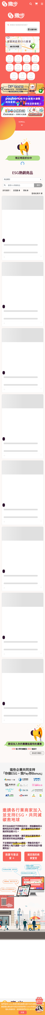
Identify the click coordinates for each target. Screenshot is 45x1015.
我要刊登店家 (12, 856)
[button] (2, 88)
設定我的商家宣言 (34, 856)
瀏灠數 (16, 190)
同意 (22, 1012)
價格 (25, 190)
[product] (22, 217)
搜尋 (38, 185)
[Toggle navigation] (42, 4)
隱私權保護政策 (32, 1009)
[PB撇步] (10, 4)
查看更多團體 (36, 753)
